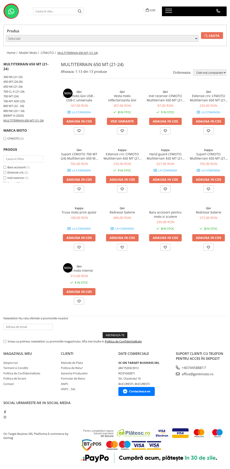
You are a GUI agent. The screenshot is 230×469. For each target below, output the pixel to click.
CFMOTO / (49, 53)
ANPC (65, 384)
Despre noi (10, 363)
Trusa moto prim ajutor (79, 212)
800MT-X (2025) (13, 115)
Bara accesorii (16, 167)
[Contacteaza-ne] (218, 11)
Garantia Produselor (74, 373)
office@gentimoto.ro (197, 374)
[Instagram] (4, 417)
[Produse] (169, 12)
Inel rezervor (15, 178)
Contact (8, 384)
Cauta (213, 35)
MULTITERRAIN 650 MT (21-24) (23, 120)
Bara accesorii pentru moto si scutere (165, 214)
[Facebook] (4, 412)
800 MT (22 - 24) (13, 106)
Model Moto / (29, 53)
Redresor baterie (122, 212)
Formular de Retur (73, 378)
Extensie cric (15, 172)
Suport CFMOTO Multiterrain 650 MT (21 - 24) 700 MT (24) (208, 156)
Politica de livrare (14, 378)
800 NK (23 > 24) (13, 111)
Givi (79, 92)
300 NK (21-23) (12, 77)
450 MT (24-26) (13, 82)
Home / (12, 53)
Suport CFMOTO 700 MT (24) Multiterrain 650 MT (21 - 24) (79, 156)
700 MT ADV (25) (14, 101)
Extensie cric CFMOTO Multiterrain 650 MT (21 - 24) (208, 98)
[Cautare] (80, 11)
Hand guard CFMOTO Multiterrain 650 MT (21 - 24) (165, 156)
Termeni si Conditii (15, 368)
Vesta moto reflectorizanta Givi (122, 98)
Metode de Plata (72, 363)
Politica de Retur (72, 368)
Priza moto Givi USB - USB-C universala (79, 98)
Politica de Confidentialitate (123, 341)
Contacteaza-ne (139, 391)
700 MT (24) (11, 96)
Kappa (122, 150)
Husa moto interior (79, 270)
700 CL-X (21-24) (13, 91)
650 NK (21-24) (12, 86)
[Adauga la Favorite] (79, 130)
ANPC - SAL (68, 389)
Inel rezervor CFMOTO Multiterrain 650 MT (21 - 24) (165, 98)
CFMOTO (13, 138)
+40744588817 (193, 367)
